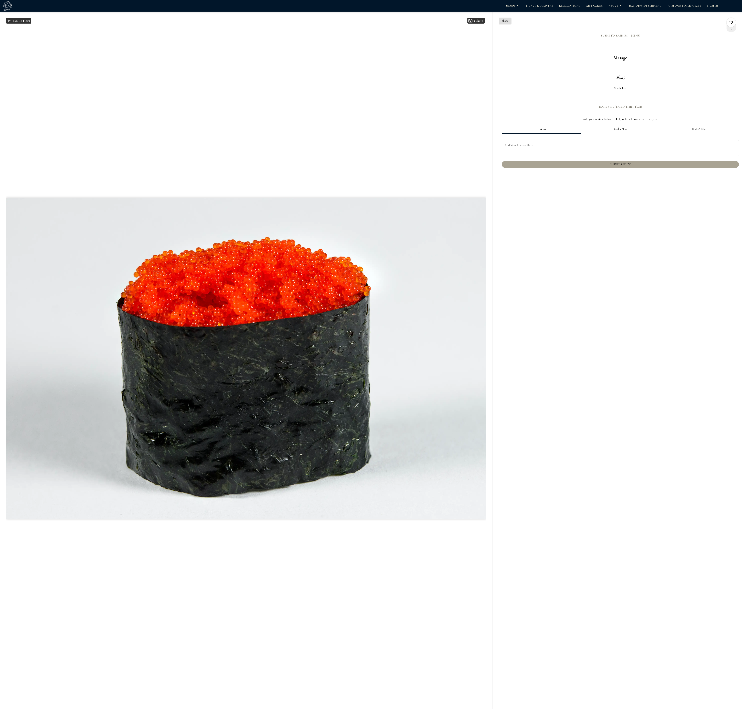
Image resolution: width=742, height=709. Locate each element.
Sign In (712, 5)
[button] (513, 6)
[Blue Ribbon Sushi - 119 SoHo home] (20, 6)
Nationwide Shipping (645, 5)
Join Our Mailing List (684, 5)
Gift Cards (594, 5)
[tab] (541, 129)
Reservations (569, 5)
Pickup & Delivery (539, 5)
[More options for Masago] (731, 22)
